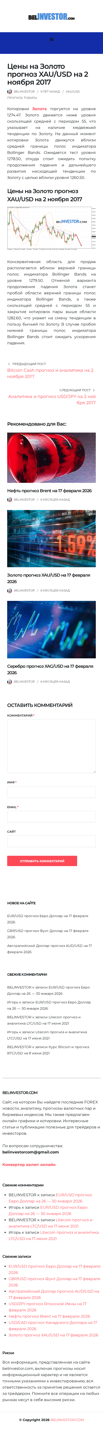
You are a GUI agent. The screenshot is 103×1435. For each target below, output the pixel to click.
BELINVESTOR (24, 91)
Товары (30, 98)
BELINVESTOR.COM (67, 1420)
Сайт (11, 831)
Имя (12, 782)
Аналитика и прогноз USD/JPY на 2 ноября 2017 (52, 399)
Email (12, 807)
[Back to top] (98, 1430)
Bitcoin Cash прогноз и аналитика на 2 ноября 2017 (50, 373)
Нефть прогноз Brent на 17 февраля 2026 (49, 490)
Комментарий (20, 715)
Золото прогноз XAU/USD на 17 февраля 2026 (53, 1335)
